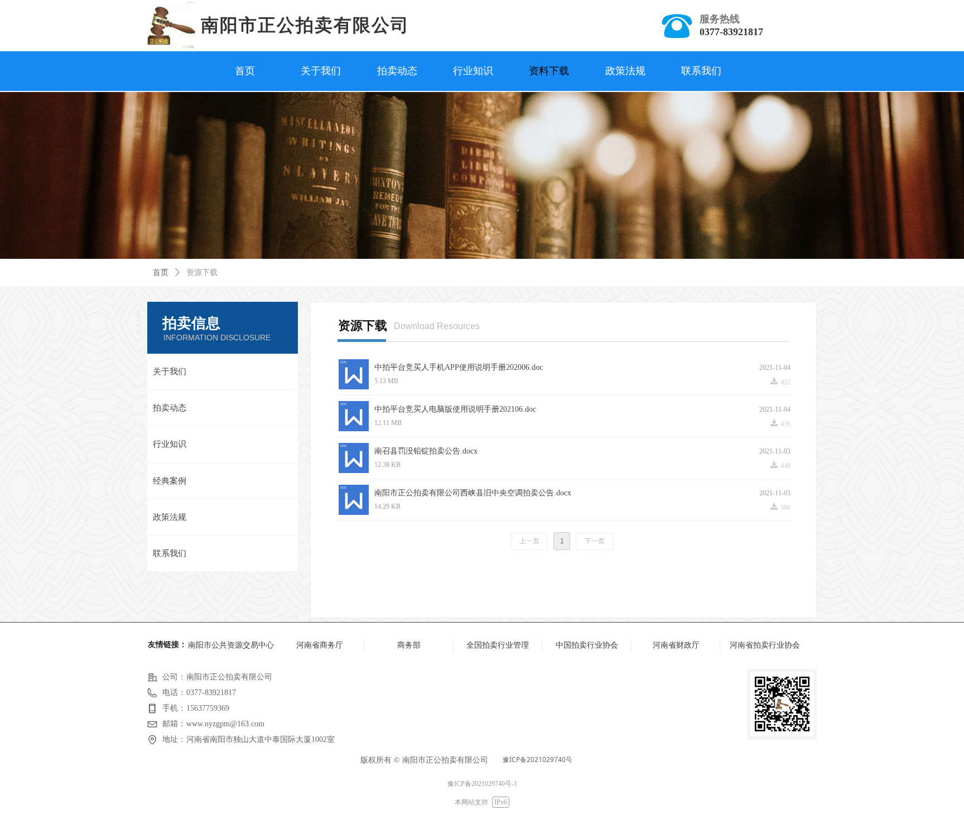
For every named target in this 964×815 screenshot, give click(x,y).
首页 (160, 272)
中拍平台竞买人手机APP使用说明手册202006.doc (458, 367)
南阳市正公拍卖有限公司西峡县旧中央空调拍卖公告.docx (472, 493)
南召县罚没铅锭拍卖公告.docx (426, 451)
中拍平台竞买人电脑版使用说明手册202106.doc (455, 409)
